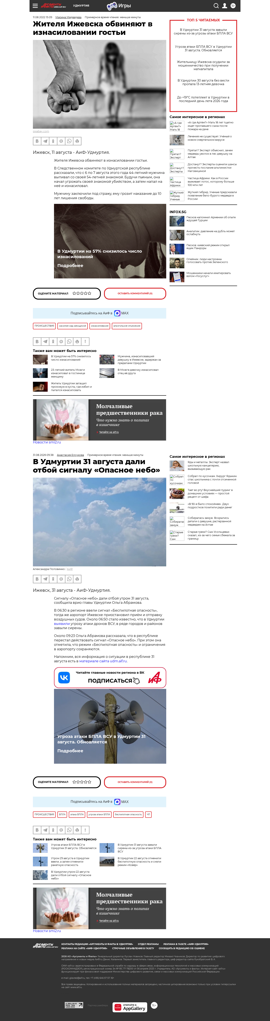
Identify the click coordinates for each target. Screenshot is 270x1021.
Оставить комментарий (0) (135, 293)
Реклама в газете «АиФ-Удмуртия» (186, 944)
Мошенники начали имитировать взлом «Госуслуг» (208, 275)
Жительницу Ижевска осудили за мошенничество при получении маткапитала (203, 65)
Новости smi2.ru (47, 442)
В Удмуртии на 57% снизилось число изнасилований (99, 254)
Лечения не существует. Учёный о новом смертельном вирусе (210, 138)
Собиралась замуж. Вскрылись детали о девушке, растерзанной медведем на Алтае (209, 521)
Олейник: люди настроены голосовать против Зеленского (207, 261)
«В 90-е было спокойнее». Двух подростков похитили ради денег (210, 505)
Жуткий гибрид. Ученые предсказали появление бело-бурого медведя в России (212, 195)
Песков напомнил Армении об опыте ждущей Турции (211, 219)
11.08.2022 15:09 (42, 17)
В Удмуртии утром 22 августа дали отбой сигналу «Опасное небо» (71, 875)
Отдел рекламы (148, 944)
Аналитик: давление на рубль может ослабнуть (210, 233)
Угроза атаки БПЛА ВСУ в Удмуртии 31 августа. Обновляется (203, 48)
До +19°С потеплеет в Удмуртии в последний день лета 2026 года (203, 99)
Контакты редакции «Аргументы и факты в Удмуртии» (97, 944)
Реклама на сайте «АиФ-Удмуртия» (84, 948)
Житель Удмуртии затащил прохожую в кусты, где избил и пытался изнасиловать (71, 387)
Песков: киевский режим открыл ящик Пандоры (208, 247)
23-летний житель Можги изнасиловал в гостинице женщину (68, 373)
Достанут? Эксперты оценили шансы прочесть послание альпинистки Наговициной (212, 168)
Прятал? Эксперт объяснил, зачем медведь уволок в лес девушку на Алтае (210, 154)
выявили (62, 624)
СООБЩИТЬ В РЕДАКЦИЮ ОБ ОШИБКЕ (182, 948)
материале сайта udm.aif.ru (103, 661)
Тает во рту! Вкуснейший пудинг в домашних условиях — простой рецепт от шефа (210, 493)
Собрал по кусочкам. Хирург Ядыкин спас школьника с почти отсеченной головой (212, 479)
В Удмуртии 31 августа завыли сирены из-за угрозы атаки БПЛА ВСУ (203, 31)
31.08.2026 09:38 (43, 455)
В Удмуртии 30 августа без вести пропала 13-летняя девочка (203, 82)
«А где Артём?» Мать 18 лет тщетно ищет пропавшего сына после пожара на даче (211, 126)
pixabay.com (41, 131)
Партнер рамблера (98, 1005)
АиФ (70, 569)
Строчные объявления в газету (133, 948)
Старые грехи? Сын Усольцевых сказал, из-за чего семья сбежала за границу (211, 535)
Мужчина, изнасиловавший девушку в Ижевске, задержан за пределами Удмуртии (139, 360)
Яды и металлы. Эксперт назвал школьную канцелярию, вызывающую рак (208, 465)
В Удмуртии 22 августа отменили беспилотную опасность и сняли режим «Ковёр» (139, 862)
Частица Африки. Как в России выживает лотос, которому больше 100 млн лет (211, 182)
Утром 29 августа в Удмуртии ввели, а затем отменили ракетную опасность (70, 862)
